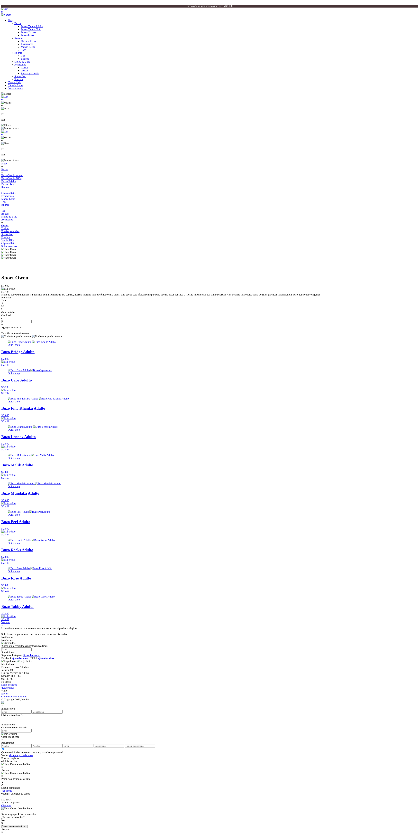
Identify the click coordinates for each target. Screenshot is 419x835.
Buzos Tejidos (28, 32)
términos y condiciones (21, 755)
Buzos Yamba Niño (31, 29)
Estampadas (27, 44)
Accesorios (20, 64)
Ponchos (18, 79)
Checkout (6, 805)
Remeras (18, 38)
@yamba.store (31, 655)
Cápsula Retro (28, 41)
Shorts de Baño (22, 61)
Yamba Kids (14, 82)
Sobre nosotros (15, 88)
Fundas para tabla (30, 73)
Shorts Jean (20, 76)
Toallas (24, 70)
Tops (23, 49)
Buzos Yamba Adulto (32, 26)
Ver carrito (6, 790)
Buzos (17, 23)
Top (23, 55)
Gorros (24, 67)
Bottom (25, 58)
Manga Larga (28, 47)
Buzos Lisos (27, 35)
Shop (10, 20)
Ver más (5, 622)
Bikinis (18, 52)
